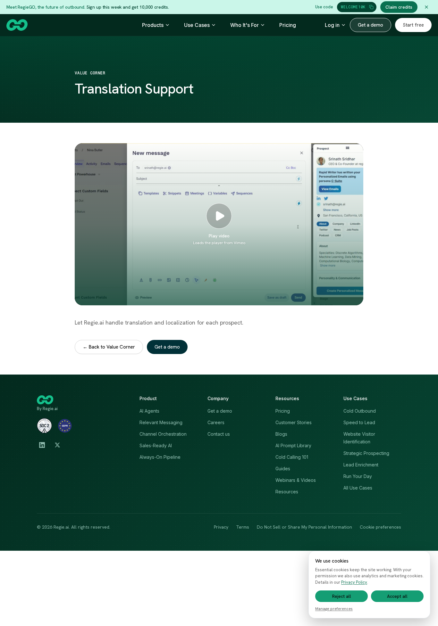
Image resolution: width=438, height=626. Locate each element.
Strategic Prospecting (366, 453)
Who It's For (244, 25)
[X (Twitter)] (57, 445)
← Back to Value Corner (109, 347)
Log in (332, 25)
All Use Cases (357, 487)
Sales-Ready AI (155, 445)
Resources (286, 491)
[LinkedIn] (42, 445)
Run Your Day (357, 476)
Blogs (281, 434)
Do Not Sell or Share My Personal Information (304, 527)
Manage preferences (334, 608)
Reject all (341, 596)
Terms (242, 527)
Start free (413, 25)
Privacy (221, 527)
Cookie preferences (380, 527)
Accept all (397, 596)
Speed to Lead (359, 422)
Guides (282, 468)
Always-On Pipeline (160, 457)
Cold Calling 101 (291, 457)
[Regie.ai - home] (17, 25)
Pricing (287, 25)
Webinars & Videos (295, 480)
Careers (215, 422)
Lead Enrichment (360, 464)
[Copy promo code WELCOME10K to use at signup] (371, 7)
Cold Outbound (359, 411)
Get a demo (370, 25)
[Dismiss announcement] (426, 7)
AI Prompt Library (293, 445)
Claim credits (398, 7)
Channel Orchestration (163, 434)
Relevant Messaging (160, 422)
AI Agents (149, 411)
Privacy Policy (354, 582)
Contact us (218, 434)
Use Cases (197, 25)
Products (153, 25)
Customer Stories (293, 422)
